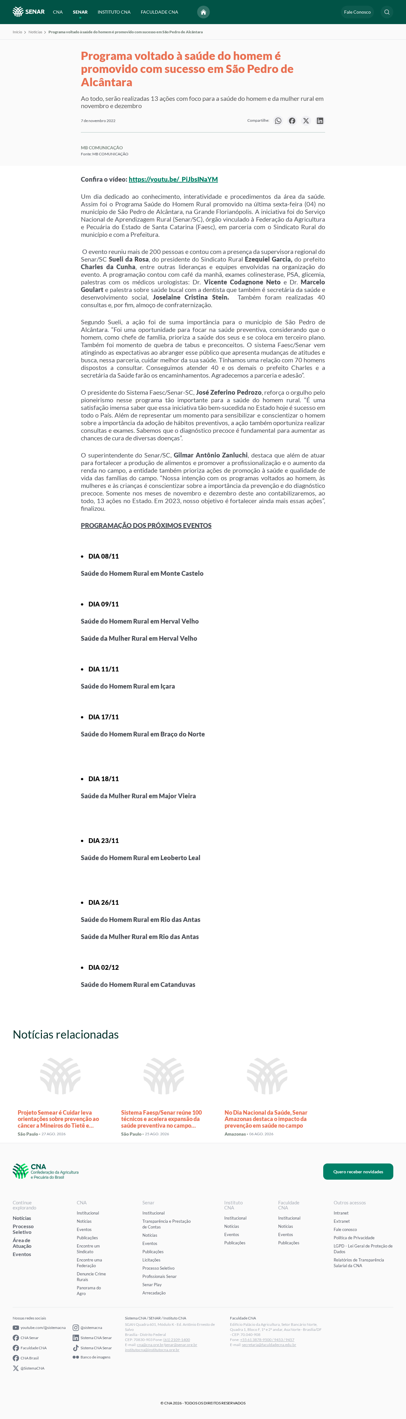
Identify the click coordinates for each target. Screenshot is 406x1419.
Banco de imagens (95, 1357)
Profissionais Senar (159, 1276)
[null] (278, 121)
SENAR (80, 12)
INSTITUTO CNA (114, 12)
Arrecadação (154, 1292)
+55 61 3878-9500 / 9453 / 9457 (267, 1339)
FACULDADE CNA (159, 12)
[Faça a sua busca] (387, 12)
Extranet (342, 1221)
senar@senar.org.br (181, 1344)
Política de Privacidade (354, 1237)
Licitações (151, 1259)
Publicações (87, 1237)
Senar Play (152, 1284)
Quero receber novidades (358, 1171)
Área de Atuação (22, 1243)
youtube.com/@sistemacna (43, 1327)
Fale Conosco (357, 12)
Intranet (341, 1212)
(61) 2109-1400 (176, 1339)
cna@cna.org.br (150, 1344)
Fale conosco (345, 1229)
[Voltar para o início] (203, 12)
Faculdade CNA (34, 1347)
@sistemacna (91, 1327)
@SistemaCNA (32, 1368)
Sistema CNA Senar (96, 1337)
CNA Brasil (30, 1358)
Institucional (88, 1212)
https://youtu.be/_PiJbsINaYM (173, 179)
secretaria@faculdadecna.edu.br (269, 1344)
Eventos (22, 1254)
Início (17, 31)
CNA (58, 12)
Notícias (35, 31)
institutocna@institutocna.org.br (152, 1349)
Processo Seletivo (23, 1229)
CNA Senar (30, 1337)
